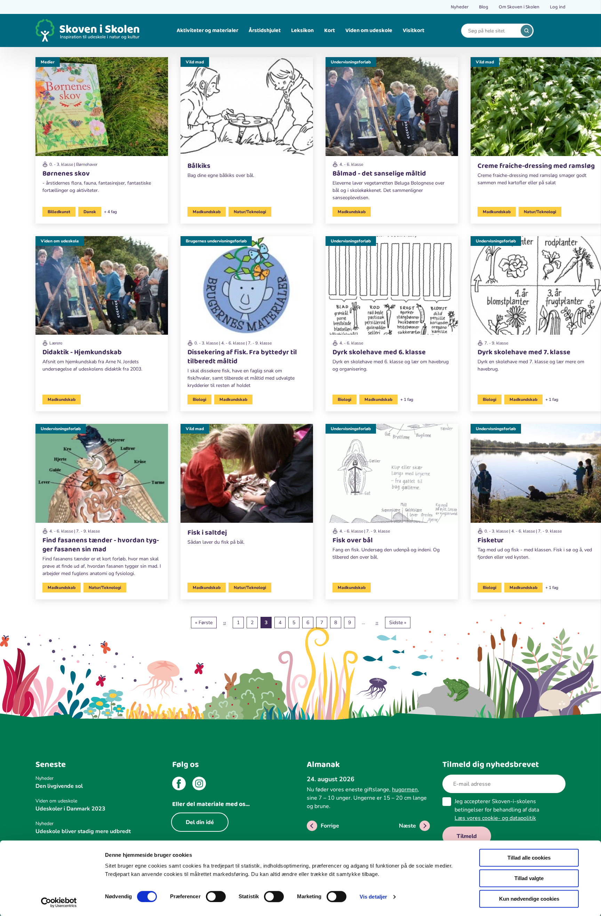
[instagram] (199, 785)
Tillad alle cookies (529, 858)
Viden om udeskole (368, 30)
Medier (48, 62)
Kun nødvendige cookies (529, 899)
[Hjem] (87, 30)
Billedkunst (59, 212)
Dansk (89, 212)
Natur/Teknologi (250, 212)
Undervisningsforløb (351, 62)
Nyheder (459, 7)
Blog (483, 7)
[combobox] (492, 31)
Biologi (199, 399)
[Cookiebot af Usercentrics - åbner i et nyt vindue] (59, 902)
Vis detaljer (373, 897)
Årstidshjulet (265, 30)
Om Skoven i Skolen (519, 7)
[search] (526, 31)
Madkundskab (207, 212)
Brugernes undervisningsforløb (216, 241)
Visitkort (413, 30)
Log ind (558, 7)
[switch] (216, 896)
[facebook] (179, 785)
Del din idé (200, 822)
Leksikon (302, 30)
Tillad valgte (529, 878)
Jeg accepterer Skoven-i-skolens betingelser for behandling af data (497, 810)
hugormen (405, 789)
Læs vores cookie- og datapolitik (495, 818)
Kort (329, 30)
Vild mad (195, 62)
